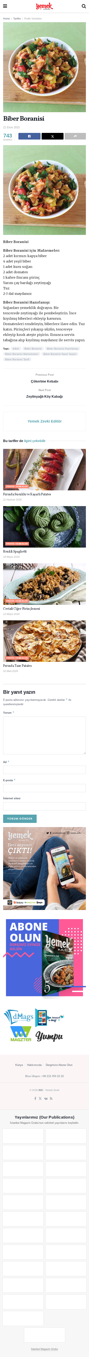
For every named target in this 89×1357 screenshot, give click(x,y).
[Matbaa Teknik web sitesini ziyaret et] (66, 1285)
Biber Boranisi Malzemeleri (21, 354)
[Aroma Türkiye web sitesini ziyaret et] (23, 1202)
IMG (40, 1090)
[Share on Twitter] (53, 136)
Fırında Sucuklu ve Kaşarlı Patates (27, 494)
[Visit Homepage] (44, 6)
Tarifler (17, 18)
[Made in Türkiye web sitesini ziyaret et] (23, 1318)
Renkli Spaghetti (15, 551)
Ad (6, 762)
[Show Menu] (5, 6)
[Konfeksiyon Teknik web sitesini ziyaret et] (23, 1218)
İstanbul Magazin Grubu (44, 1349)
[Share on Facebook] (29, 136)
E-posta (9, 780)
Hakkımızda (34, 1065)
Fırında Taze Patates (18, 666)
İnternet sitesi (11, 798)
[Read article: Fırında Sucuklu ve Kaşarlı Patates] (44, 469)
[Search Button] (84, 6)
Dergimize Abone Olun (59, 1065)
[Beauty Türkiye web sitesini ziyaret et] (23, 1136)
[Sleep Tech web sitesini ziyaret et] (23, 1235)
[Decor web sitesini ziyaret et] (66, 1235)
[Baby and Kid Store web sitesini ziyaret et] (66, 1268)
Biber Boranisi (33, 348)
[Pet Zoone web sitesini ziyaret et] (44, 1335)
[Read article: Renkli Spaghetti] (44, 527)
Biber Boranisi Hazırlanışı (62, 348)
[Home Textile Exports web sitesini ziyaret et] (23, 1252)
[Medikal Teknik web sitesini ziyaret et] (66, 1152)
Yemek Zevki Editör (45, 421)
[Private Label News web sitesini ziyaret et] (66, 1136)
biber (16, 348)
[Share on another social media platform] (75, 136)
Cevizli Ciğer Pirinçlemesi (21, 609)
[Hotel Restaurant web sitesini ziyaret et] (66, 1169)
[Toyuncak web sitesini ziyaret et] (23, 1268)
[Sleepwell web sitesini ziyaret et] (66, 1218)
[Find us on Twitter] (40, 1098)
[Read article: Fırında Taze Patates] (44, 641)
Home (6, 18)
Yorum (8, 712)
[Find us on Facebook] (35, 1098)
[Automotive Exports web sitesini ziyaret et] (66, 1301)
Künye (19, 1065)
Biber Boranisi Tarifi (17, 359)
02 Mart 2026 (10, 671)
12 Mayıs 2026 (11, 614)
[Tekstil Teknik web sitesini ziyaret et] (66, 1202)
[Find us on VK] (46, 1098)
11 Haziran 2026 (12, 499)
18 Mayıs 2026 (11, 556)
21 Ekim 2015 (11, 127)
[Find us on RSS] (51, 1098)
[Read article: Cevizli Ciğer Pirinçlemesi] (44, 584)
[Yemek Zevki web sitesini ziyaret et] (23, 1169)
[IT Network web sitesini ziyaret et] (23, 1285)
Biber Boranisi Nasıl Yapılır (59, 354)
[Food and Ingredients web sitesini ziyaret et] (23, 1185)
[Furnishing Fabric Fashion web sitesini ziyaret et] (66, 1252)
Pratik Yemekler (33, 18)
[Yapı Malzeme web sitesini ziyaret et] (23, 1301)
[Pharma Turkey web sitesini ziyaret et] (23, 1152)
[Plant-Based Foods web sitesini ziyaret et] (66, 1185)
